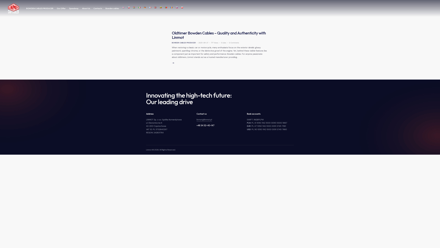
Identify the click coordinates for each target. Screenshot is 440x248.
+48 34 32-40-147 (205, 125)
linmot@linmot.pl (204, 119)
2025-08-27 (203, 43)
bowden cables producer (184, 43)
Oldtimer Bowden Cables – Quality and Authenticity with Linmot (219, 35)
